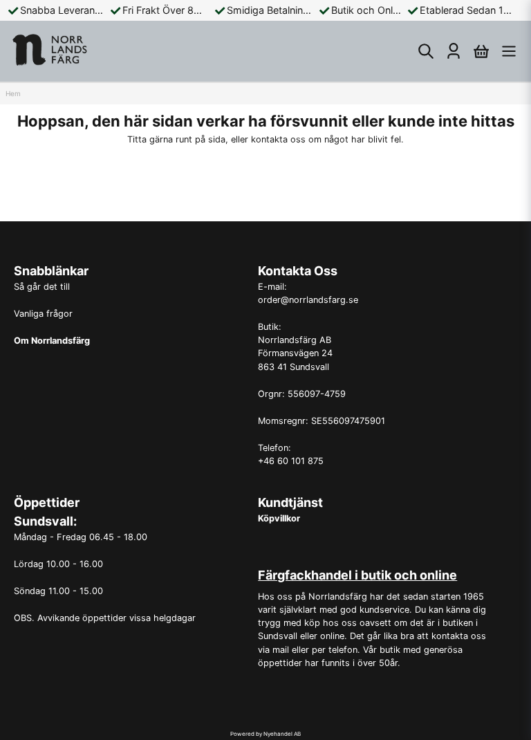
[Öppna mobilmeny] (509, 51)
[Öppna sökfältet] (426, 51)
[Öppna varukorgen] (481, 51)
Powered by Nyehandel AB (265, 733)
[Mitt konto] (453, 51)
